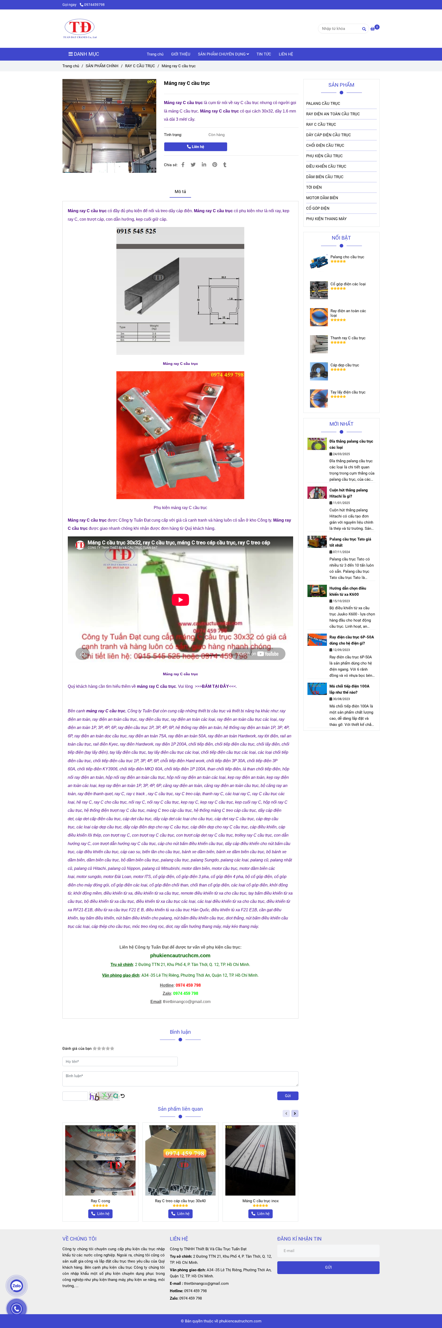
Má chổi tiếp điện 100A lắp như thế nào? (349, 689)
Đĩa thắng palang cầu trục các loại (351, 444)
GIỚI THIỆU (180, 54)
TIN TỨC (264, 54)
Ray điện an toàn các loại (348, 313)
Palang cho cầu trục (347, 257)
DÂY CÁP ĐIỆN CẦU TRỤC (328, 135)
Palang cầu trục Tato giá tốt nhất (350, 542)
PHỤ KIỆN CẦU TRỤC (324, 156)
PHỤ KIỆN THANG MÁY (326, 219)
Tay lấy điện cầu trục (348, 392)
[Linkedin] (204, 165)
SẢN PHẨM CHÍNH (102, 66)
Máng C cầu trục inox (260, 1201)
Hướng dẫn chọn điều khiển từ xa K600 (347, 591)
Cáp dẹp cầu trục (344, 365)
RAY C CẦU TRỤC (140, 66)
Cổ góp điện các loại (348, 284)
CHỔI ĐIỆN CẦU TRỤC (325, 145)
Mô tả (180, 191)
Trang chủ (155, 54)
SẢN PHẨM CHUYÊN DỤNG (222, 54)
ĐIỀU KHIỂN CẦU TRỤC (326, 166)
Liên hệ (197, 146)
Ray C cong (100, 1201)
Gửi (288, 1096)
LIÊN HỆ (286, 54)
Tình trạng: (173, 134)
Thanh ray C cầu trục (348, 338)
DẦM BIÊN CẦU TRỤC (325, 177)
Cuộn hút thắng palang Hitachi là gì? (348, 493)
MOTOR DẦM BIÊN (322, 198)
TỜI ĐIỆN (314, 187)
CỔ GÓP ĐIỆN (317, 208)
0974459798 (94, 5)
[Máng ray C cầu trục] (79, 28)
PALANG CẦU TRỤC (323, 103)
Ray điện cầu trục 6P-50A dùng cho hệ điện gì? (351, 640)
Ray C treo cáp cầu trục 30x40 (180, 1201)
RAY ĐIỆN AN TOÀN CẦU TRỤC (333, 114)
